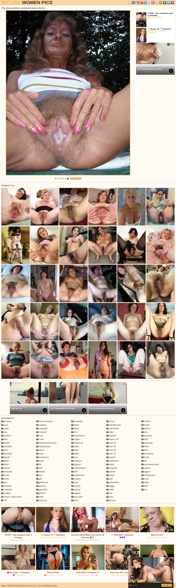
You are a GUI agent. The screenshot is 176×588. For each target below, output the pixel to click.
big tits (6, 457)
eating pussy (44, 446)
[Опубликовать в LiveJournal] (149, 2)
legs (75, 457)
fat (39, 464)
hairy (40, 497)
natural (76, 490)
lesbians (77, 461)
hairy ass (42, 500)
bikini (6, 461)
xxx (145, 490)
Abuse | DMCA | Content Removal (15, 585)
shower (147, 421)
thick (146, 450)
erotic (41, 454)
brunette (7, 486)
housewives (79, 436)
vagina (147, 472)
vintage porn (149, 475)
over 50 (112, 446)
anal (5, 425)
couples (42, 425)
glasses (42, 486)
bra (5, 482)
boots (6, 479)
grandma (42, 490)
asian (6, 428)
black (6, 464)
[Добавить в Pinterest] (153, 2)
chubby (7, 493)
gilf (40, 479)
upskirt (147, 468)
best (5, 450)
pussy (111, 475)
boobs (6, 475)
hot (75, 432)
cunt (40, 436)
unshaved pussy (151, 464)
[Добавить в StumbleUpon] (160, 2)
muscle (77, 486)
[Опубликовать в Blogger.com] (129, 2)
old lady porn (114, 425)
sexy (110, 497)
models (77, 479)
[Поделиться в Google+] (141, 2)
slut (145, 432)
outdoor (112, 436)
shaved (112, 500)
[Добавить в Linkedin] (145, 2)
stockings (148, 443)
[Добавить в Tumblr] (164, 2)
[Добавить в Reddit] (156, 2)
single (147, 425)
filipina (41, 472)
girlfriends (43, 482)
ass (5, 432)
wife (146, 486)
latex (75, 450)
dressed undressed (47, 443)
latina (76, 454)
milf (75, 472)
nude (76, 500)
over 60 (112, 450)
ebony (41, 450)
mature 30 (113, 439)
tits (145, 461)
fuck (40, 475)
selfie (111, 490)
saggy (111, 486)
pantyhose (113, 461)
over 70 (112, 454)
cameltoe (7, 490)
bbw (5, 439)
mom (75, 482)
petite (111, 464)
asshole (7, 436)
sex (110, 493)
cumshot (42, 432)
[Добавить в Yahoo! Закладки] (172, 2)
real (110, 479)
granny (41, 493)
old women (113, 428)
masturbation (79, 468)
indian (76, 439)
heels (76, 425)
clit (4, 500)
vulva (146, 479)
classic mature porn (12, 497)
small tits (148, 436)
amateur (7, 421)
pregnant (112, 468)
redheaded (113, 482)
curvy (41, 439)
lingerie (77, 464)
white (146, 482)
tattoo (146, 446)
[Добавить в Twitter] (168, 2)
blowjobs (7, 472)
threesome (149, 454)
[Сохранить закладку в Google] (137, 2)
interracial (78, 443)
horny (76, 428)
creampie (42, 428)
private (111, 472)
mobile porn (79, 475)
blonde (6, 468)
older (111, 432)
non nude (78, 497)
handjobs (77, 421)
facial (41, 461)
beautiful (7, 446)
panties (112, 457)
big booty (7, 454)
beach (6, 443)
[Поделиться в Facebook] (133, 2)
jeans (76, 446)
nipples (77, 493)
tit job (146, 457)
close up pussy (45, 421)
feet (40, 468)
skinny (147, 428)
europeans (43, 457)
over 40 (112, 443)
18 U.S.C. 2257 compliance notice (43, 585)
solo (146, 439)
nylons (111, 421)
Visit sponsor (75, 178)
